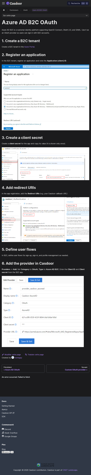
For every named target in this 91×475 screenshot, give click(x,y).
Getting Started (8, 406)
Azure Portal (29, 47)
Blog (3, 449)
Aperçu (4, 409)
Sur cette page (9, 15)
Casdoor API (7, 413)
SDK (3, 416)
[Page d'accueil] (4, 10)
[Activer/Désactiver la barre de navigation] (3, 3)
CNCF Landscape (70, 470)
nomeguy (18, 358)
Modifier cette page (13, 354)
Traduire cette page (36, 354)
